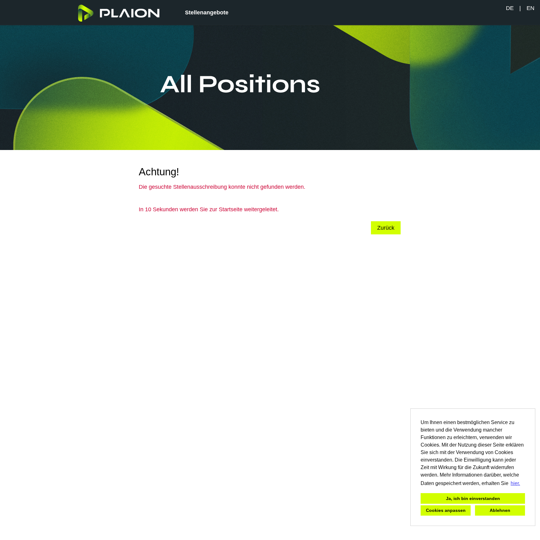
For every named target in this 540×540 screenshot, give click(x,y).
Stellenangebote (206, 12)
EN (530, 8)
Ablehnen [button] (500, 510)
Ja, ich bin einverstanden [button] (473, 498)
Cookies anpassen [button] (446, 510)
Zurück (385, 228)
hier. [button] (515, 483)
